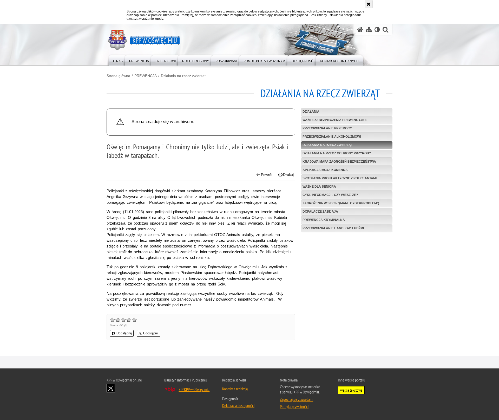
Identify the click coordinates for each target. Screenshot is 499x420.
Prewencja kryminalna (324, 220)
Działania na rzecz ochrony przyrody (337, 153)
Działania (311, 111)
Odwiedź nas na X (111, 388)
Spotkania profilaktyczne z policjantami (340, 178)
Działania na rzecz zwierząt (183, 76)
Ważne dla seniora (319, 186)
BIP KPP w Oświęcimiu (194, 389)
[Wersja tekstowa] (377, 29)
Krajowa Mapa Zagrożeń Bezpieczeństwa (339, 161)
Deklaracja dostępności (238, 405)
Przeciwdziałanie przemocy (327, 128)
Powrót (266, 175)
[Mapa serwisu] (369, 29)
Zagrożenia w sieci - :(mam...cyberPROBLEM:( (341, 203)
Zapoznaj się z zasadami (296, 399)
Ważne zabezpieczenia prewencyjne (335, 120)
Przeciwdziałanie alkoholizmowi (332, 136)
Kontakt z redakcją (235, 388)
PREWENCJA (145, 76)
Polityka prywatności (294, 406)
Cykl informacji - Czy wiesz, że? (330, 195)
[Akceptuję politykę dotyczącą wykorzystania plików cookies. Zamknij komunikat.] (368, 4)
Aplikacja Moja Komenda (325, 170)
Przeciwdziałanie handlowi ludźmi (333, 228)
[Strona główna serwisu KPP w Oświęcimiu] (360, 29)
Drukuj (288, 175)
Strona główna (118, 76)
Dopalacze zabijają (320, 211)
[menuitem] (118, 60)
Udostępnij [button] (124, 333)
